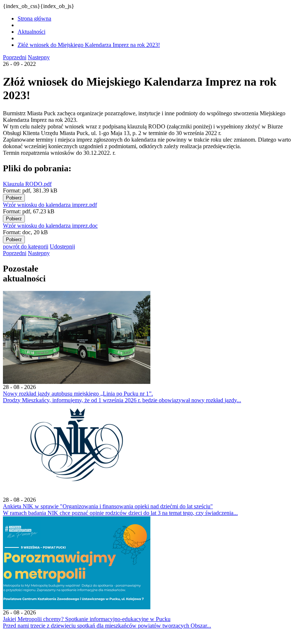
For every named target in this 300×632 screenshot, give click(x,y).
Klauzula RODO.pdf (27, 184)
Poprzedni (14, 57)
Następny (39, 57)
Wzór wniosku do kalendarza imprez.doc (50, 225)
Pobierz (14, 198)
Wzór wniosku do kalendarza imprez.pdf (50, 205)
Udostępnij (62, 246)
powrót (25, 246)
